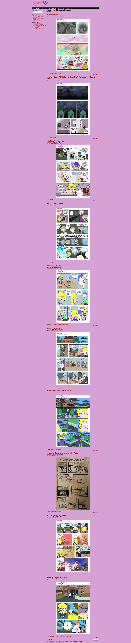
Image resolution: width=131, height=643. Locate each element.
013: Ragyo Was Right (54, 266)
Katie (64, 636)
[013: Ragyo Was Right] (73, 322)
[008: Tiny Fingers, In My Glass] (73, 634)
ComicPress (70, 641)
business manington (54, 386)
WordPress (64, 641)
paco (61, 386)
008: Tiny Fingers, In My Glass (57, 578)
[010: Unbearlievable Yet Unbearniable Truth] (73, 509)
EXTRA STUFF (66, 8)
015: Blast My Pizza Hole (55, 141)
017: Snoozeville (52, 15)
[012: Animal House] (73, 384)
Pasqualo (55, 73)
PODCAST (60, 8)
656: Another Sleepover (37, 20)
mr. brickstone (52, 449)
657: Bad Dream (36, 19)
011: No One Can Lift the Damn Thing (60, 391)
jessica (61, 636)
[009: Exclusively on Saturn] (73, 571)
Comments (95, 74)
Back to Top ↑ (81, 641)
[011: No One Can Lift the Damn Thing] (73, 446)
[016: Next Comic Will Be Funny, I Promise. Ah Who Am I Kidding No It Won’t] (73, 135)
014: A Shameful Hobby (55, 203)
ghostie (53, 262)
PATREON (54, 8)
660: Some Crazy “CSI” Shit (38, 15)
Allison (51, 73)
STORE (73, 8)
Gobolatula (50, 16)
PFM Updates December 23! (38, 24)
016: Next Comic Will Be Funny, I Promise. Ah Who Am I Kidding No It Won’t (71, 78)
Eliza (51, 262)
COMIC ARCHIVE (36, 8)
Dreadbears (52, 511)
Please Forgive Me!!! (65, 4)
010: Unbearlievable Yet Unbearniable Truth (62, 453)
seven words (65, 324)
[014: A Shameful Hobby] (73, 259)
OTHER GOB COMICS (46, 8)
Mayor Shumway (58, 511)
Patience (61, 324)
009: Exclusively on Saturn (56, 515)
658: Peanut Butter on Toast (38, 18)
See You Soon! (35, 27)
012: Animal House (53, 328)
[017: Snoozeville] (73, 71)
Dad (51, 137)
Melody (53, 324)
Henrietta (57, 636)
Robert (58, 73)
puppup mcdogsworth (70, 386)
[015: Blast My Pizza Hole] (73, 197)
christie (54, 636)
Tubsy (61, 73)
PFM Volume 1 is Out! (37, 23)
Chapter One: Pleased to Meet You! (56, 17)
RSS (77, 641)
